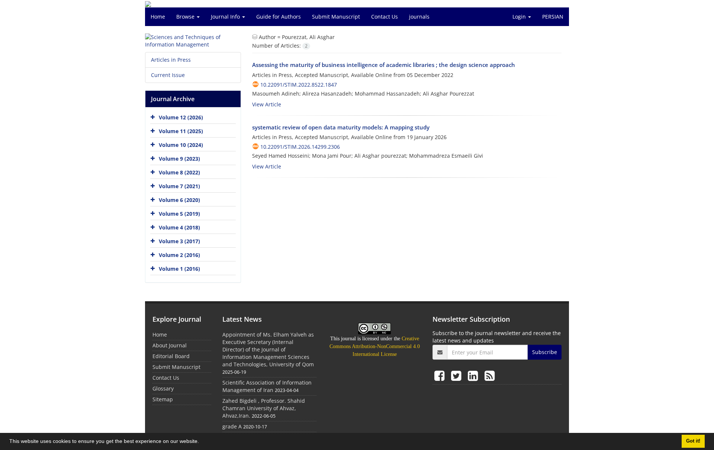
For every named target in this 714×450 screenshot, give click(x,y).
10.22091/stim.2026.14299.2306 (300, 146)
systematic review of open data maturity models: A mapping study (341, 127)
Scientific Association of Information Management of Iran (267, 386)
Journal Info (226, 16)
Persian (552, 16)
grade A (232, 426)
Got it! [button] (693, 441)
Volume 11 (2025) (181, 131)
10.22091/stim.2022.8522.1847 (298, 84)
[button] (201, 442)
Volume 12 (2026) (181, 117)
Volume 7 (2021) (179, 186)
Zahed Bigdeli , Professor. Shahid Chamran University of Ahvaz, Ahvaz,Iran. (263, 408)
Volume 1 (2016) (179, 268)
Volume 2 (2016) (179, 254)
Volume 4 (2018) (179, 227)
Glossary (163, 388)
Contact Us (384, 16)
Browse (186, 16)
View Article (266, 104)
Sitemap (162, 399)
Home (158, 16)
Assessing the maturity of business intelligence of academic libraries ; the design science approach (383, 64)
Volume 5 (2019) (179, 213)
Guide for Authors (278, 16)
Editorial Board (171, 356)
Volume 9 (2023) (179, 158)
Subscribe (544, 352)
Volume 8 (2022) (179, 172)
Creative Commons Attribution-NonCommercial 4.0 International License (374, 346)
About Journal (169, 345)
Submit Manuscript (336, 16)
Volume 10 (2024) (181, 144)
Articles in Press (171, 59)
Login (519, 16)
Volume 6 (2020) (179, 199)
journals (419, 16)
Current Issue (168, 74)
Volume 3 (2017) (179, 241)
